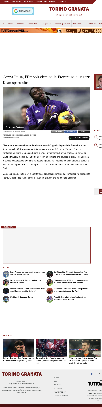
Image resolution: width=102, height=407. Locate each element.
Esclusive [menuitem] (20, 24)
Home (6, 2)
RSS (55, 381)
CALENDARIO (41, 2)
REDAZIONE (28, 2)
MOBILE (63, 2)
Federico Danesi (11, 137)
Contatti (57, 385)
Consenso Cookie (61, 396)
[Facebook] (91, 374)
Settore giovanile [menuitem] (62, 24)
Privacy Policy (59, 392)
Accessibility (59, 388)
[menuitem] (3, 24)
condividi (70, 131)
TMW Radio (16, 2)
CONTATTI (53, 2)
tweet (83, 131)
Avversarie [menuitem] (77, 24)
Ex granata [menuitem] (46, 24)
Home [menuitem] (10, 24)
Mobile (56, 377)
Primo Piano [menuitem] (33, 24)
